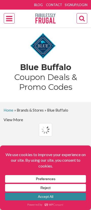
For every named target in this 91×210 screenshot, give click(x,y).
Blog (38, 5)
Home (8, 110)
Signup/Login (76, 5)
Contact (54, 5)
